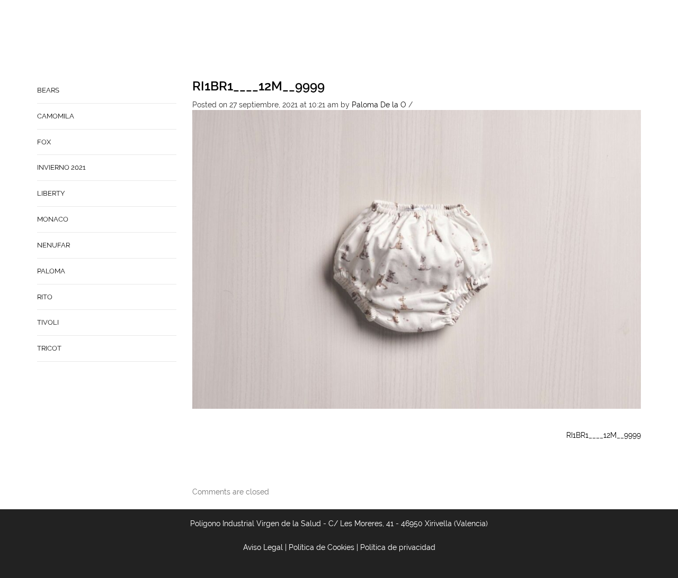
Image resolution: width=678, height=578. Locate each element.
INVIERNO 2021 (61, 167)
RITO (44, 297)
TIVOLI (48, 322)
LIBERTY (51, 193)
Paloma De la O (379, 104)
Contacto (428, 40)
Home (339, 40)
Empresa (379, 40)
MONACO (52, 219)
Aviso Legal (263, 547)
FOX (44, 142)
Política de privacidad (397, 547)
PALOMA (51, 271)
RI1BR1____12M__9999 (258, 86)
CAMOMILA (55, 116)
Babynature (485, 40)
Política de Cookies (321, 547)
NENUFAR (53, 245)
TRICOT (49, 348)
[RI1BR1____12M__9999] (416, 258)
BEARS (48, 90)
